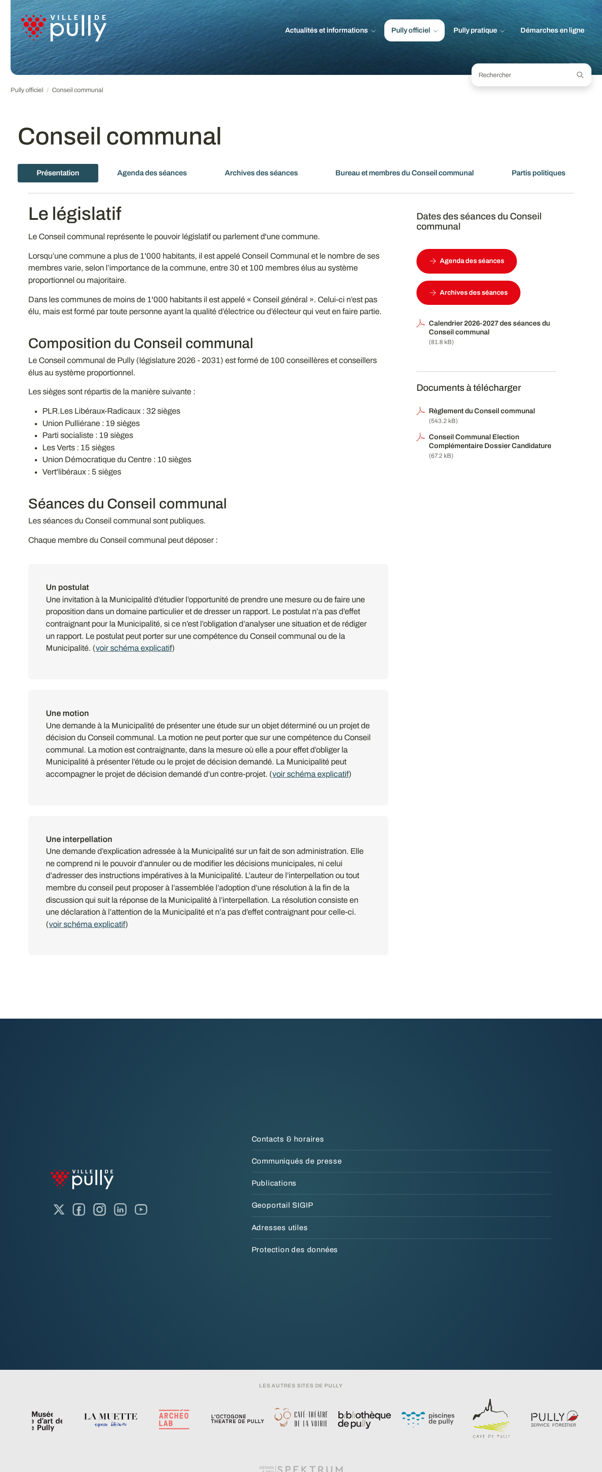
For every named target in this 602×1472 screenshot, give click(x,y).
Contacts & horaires (288, 1139)
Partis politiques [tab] (538, 173)
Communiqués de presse (297, 1161)
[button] (330, 30)
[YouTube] (141, 1210)
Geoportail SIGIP (282, 1205)
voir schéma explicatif (134, 648)
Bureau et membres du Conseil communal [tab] (404, 173)
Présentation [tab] (58, 173)
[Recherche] (580, 74)
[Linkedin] (120, 1210)
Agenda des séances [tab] (152, 173)
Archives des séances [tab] (261, 173)
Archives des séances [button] (474, 292)
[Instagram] (99, 1210)
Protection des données (295, 1250)
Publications (274, 1183)
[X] (59, 1210)
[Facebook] (79, 1210)
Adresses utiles (280, 1228)
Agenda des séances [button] (472, 260)
